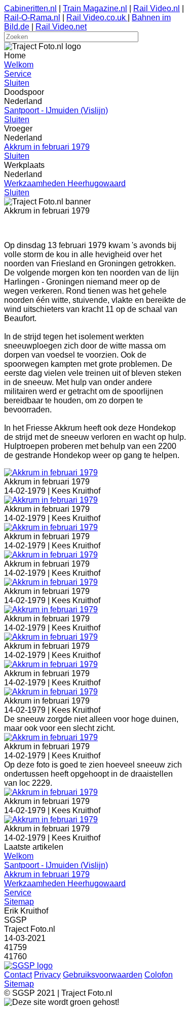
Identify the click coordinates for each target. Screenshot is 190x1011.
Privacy (47, 974)
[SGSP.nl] (28, 965)
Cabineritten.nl (30, 8)
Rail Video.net (61, 26)
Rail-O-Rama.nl (32, 17)
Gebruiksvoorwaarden (102, 974)
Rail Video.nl (156, 8)
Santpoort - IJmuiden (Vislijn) (56, 110)
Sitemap (19, 901)
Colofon (158, 974)
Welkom (18, 64)
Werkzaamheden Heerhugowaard (65, 183)
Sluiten (16, 83)
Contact (18, 974)
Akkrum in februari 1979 (47, 147)
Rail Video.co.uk (97, 17)
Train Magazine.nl (95, 8)
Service (17, 73)
